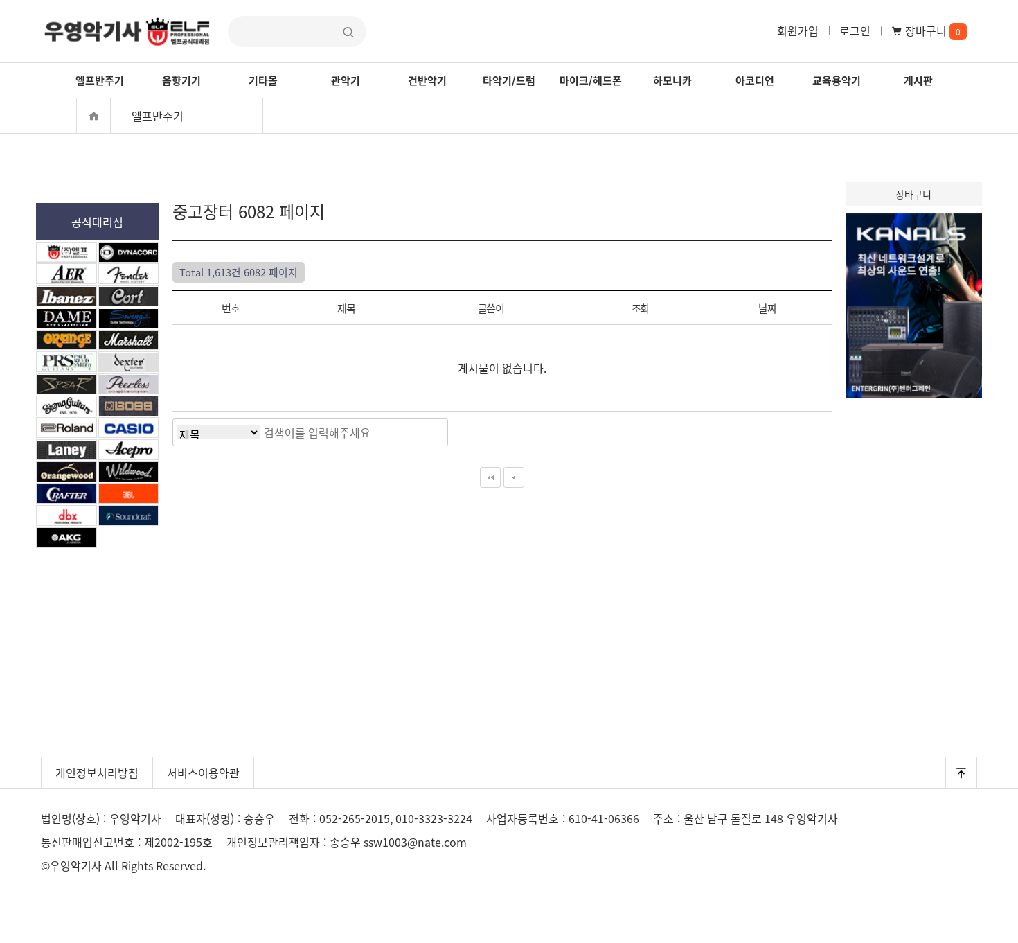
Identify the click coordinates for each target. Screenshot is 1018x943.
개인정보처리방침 (97, 772)
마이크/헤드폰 (591, 80)
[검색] (433, 432)
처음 (490, 477)
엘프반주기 (99, 80)
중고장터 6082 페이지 (127, 31)
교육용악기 (836, 80)
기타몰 (263, 80)
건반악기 (427, 80)
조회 (641, 307)
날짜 (767, 307)
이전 (513, 477)
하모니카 (672, 80)
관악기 (345, 80)
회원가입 (798, 30)
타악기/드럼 (509, 80)
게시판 (918, 80)
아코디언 (754, 80)
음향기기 (181, 80)
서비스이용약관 (203, 772)
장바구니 (931, 30)
